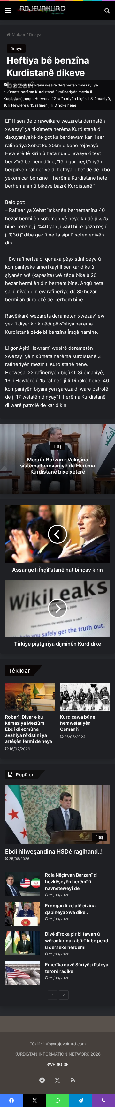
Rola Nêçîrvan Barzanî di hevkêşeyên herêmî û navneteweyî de (71, 881)
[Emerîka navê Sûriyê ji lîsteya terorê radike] (22, 973)
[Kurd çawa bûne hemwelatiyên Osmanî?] (85, 697)
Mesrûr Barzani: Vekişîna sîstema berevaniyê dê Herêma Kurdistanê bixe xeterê (57, 465)
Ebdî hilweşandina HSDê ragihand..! (54, 851)
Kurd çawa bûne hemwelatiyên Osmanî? (77, 723)
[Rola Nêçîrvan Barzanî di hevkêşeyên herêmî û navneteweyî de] (22, 884)
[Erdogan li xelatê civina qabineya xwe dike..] (22, 914)
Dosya (35, 34)
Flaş (58, 446)
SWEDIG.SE (57, 1064)
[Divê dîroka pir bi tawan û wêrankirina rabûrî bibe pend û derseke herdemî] (22, 943)
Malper (18, 34)
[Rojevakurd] (41, 10)
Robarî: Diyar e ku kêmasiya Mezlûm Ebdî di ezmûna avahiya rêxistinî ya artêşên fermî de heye (28, 729)
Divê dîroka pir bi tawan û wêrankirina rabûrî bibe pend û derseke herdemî (76, 940)
